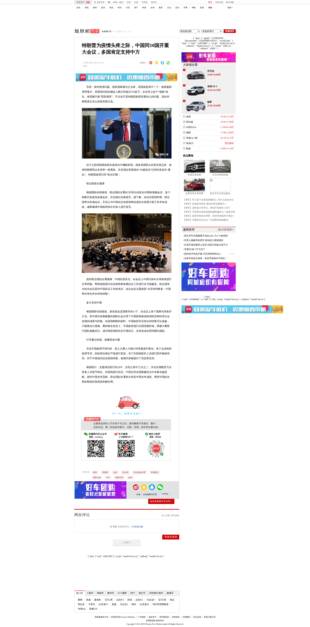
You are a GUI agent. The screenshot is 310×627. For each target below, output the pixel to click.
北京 (88, 2)
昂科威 (189, 122)
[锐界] (196, 106)
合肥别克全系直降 (194, 193)
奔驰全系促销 (194, 175)
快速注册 (219, 2)
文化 (169, 7)
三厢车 (90, 593)
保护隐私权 (164, 617)
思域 (129, 600)
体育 (111, 7)
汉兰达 (210, 71)
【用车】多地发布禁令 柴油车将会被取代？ (205, 204)
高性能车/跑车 (156, 593)
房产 (136, 7)
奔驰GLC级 (191, 138)
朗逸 (188, 148)
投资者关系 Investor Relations (123, 617)
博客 (194, 7)
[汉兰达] (196, 75)
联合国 (125, 472)
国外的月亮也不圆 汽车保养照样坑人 (202, 254)
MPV (132, 593)
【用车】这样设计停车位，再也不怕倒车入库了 (207, 208)
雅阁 (80, 600)
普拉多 (81, 604)
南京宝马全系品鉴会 (220, 193)
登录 (210, 2)
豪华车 (110, 593)
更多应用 (100, 2)
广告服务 (142, 617)
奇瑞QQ (82, 609)
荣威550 (93, 609)
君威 (88, 600)
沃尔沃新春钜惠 (220, 175)
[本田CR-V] (196, 91)
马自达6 (151, 600)
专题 (136, 2)
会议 (115, 472)
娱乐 (103, 7)
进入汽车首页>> (226, 229)
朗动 (134, 604)
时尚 (120, 7)
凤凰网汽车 (84, 31)
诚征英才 (152, 617)
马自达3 (124, 604)
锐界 (209, 102)
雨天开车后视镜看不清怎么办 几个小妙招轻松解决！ (206, 236)
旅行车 (142, 593)
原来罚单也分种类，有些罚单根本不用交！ (205, 258)
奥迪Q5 (189, 143)
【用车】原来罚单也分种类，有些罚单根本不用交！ (209, 216)
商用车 (154, 2)
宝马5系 (162, 600)
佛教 (210, 7)
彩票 (202, 7)
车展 (129, 2)
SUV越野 (122, 593)
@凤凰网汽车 (149, 494)
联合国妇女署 (139, 472)
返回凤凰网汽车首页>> (161, 501)
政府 (130, 477)
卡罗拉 (91, 604)
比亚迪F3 (103, 604)
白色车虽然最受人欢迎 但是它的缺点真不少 (206, 245)
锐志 (172, 600)
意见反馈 (197, 617)
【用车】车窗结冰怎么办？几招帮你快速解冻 (205, 220)
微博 (115, 2)
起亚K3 (120, 600)
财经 (95, 7)
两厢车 (100, 593)
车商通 (144, 2)
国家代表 (119, 477)
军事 (185, 7)
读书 (153, 7)
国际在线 (97, 477)
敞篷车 (170, 593)
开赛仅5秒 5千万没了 (194, 249)
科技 (144, 7)
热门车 (79, 593)
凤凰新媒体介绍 (101, 617)
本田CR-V (212, 86)
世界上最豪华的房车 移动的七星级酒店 (203, 240)
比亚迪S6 (144, 604)
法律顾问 (186, 617)
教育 (161, 7)
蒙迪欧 (97, 600)
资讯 (87, 7)
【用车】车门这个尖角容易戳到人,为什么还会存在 (208, 200)
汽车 (128, 7)
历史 (177, 7)
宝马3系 (109, 600)
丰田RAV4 (191, 127)
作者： (139, 494)
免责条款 (176, 617)
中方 (108, 477)
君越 (114, 604)
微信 (121, 2)
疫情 (95, 472)
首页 (78, 7)
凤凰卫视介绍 (210, 617)
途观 (188, 116)
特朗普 (105, 472)
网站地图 (230, 2)
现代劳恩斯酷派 (161, 604)
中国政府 (154, 472)
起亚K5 (139, 600)
